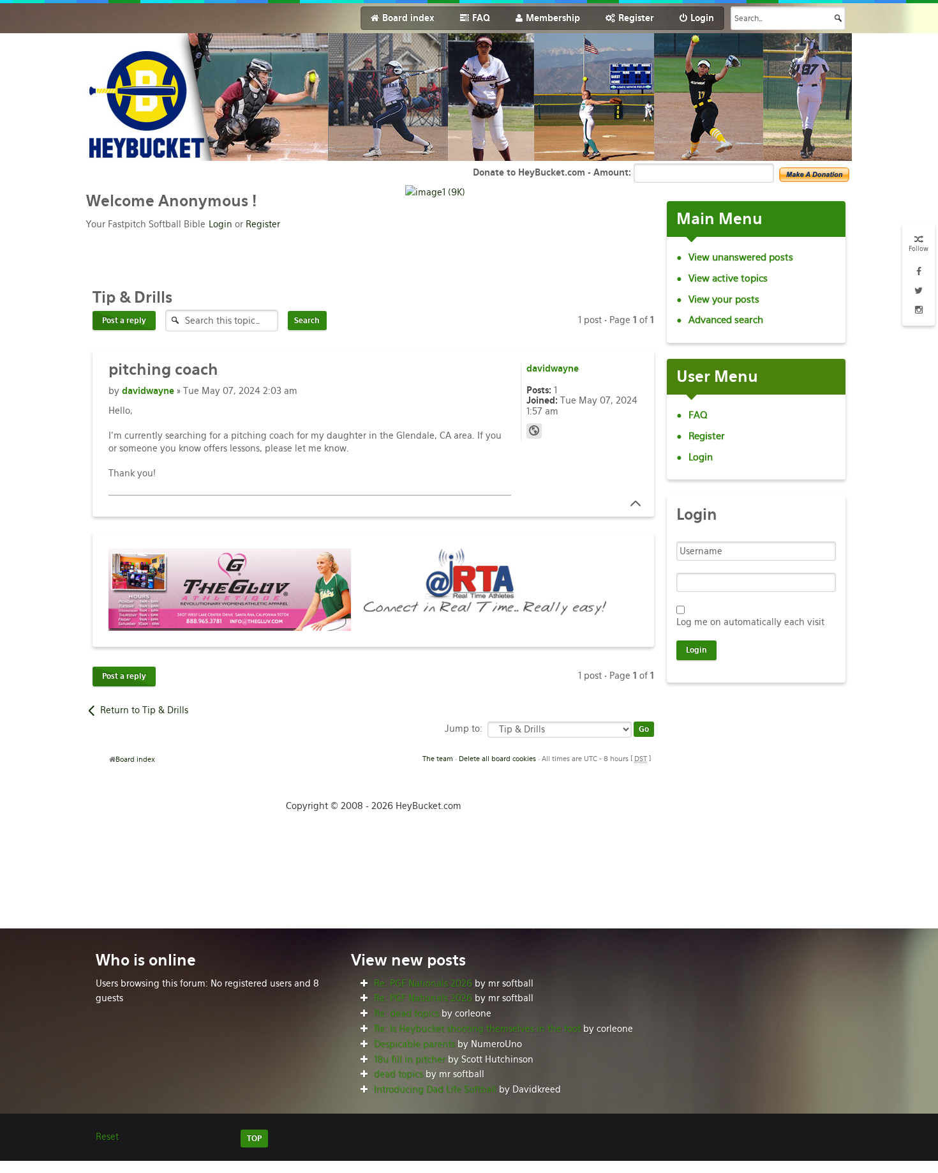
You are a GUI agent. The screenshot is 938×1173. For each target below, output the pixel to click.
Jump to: (463, 728)
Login (220, 224)
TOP (254, 1138)
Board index (135, 759)
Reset (107, 1136)
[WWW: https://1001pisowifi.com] (534, 431)
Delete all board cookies (497, 758)
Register (263, 224)
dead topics (398, 1074)
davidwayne (148, 391)
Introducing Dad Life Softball (435, 1089)
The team (437, 758)
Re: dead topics (406, 1013)
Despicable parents (414, 1044)
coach (163, 369)
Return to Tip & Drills (144, 710)
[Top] (631, 503)
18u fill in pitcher (409, 1059)
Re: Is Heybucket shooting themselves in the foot (477, 1029)
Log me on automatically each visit (750, 622)
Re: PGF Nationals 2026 (423, 983)
